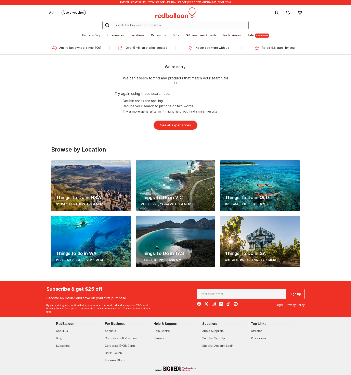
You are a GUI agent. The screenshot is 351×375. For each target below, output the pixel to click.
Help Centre (162, 331)
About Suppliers (213, 331)
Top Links (258, 323)
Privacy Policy (54, 308)
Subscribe (63, 345)
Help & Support (165, 323)
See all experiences (175, 125)
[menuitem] (276, 12)
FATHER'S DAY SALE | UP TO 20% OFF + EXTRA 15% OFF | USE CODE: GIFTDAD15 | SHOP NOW (175, 2)
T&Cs (139, 305)
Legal (279, 305)
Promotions (258, 338)
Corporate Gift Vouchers (121, 338)
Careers (159, 338)
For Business (115, 323)
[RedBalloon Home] (175, 12)
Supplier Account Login (217, 345)
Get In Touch (113, 353)
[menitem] (288, 12)
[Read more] (55, 48)
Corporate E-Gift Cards (120, 345)
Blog (59, 338)
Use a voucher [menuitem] (74, 13)
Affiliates (256, 331)
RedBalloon (65, 323)
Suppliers (209, 323)
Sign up (295, 294)
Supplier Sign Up (213, 338)
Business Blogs (115, 360)
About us (62, 331)
